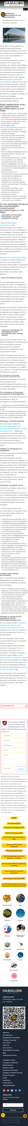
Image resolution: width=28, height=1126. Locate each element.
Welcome (6, 1032)
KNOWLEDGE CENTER (12, 20)
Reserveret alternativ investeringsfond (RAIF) (14, 838)
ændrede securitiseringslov (12, 257)
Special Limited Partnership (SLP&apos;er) (14, 845)
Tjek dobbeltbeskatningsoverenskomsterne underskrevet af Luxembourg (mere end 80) (14, 885)
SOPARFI (14, 818)
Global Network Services (11, 1050)
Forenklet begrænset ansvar (14, 850)
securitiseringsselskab (10, 127)
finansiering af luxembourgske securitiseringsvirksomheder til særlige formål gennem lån (13, 428)
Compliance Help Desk (10, 1062)
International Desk (9, 1085)
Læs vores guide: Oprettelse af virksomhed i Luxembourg (14, 864)
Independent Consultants (11, 1037)
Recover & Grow (8, 1068)
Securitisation (12, 23)
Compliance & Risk (9, 1060)
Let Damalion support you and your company (13, 999)
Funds (5, 1078)
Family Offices (7, 1083)
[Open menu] (3, 14)
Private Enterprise (9, 1075)
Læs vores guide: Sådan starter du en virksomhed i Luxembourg (14, 857)
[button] (3, 1115)
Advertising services (10, 1055)
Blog (4, 1053)
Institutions (6, 1080)
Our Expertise (7, 1035)
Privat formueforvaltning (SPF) (14, 833)
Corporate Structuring (10, 1070)
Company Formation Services (13, 1073)
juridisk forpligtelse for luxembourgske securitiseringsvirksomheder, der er (13, 625)
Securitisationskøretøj (14, 823)
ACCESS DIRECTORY (7, 706)
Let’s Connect (7, 1048)
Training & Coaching (9, 1040)
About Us (6, 1045)
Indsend (21, 769)
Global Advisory (8, 1065)
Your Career (7, 1042)
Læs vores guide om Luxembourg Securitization (14, 872)
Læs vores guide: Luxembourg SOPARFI (14, 878)
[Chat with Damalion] (25, 1116)
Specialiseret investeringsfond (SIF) (14, 827)
